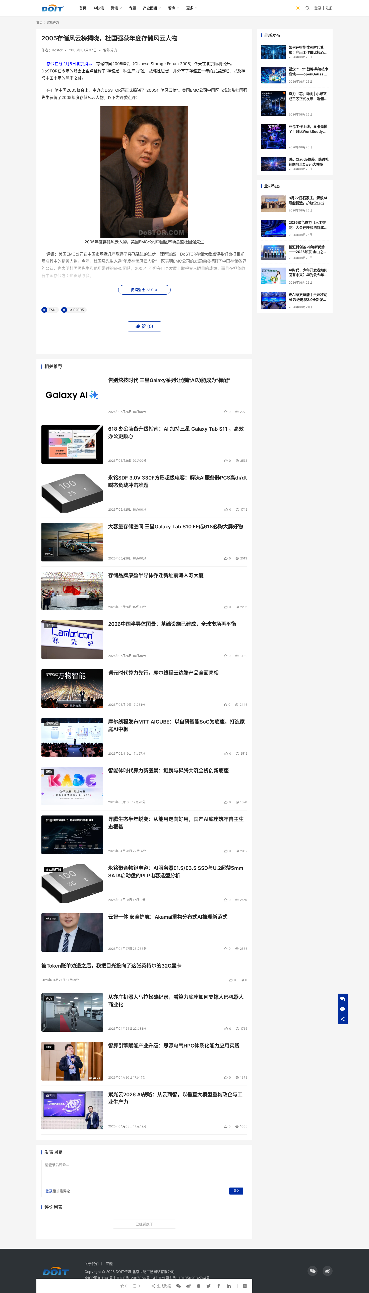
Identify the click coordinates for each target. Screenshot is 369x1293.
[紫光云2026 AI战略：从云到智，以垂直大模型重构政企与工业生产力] (72, 1110)
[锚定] (273, 75)
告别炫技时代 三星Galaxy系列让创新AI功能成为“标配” (169, 380)
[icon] (313, 1271)
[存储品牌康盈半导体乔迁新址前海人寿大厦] (72, 591)
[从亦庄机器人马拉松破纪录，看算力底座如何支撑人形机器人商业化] (72, 1012)
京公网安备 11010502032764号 (184, 1278)
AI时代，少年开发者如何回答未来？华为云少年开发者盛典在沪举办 (308, 275)
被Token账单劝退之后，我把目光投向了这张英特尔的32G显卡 (111, 966)
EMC (52, 310)
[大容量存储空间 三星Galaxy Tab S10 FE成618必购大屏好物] (72, 542)
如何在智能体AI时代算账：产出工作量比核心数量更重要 (308, 52)
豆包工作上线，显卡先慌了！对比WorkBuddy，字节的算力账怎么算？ (308, 131)
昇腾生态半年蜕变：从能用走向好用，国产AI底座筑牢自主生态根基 (176, 823)
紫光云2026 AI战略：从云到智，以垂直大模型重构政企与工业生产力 (175, 1098)
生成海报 (163, 1286)
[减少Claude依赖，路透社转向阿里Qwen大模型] (273, 164)
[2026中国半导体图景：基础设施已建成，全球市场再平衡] (72, 639)
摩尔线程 (52, 674)
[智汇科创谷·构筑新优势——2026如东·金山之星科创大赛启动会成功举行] (273, 252)
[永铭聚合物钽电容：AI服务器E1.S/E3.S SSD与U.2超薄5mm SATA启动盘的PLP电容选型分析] (72, 883)
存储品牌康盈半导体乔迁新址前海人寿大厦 (156, 575)
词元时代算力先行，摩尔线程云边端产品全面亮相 (163, 673)
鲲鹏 (49, 772)
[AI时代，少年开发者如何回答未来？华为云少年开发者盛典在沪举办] (273, 276)
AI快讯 (98, 8)
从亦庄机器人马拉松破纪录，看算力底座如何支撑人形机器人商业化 (176, 1000)
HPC (49, 1047)
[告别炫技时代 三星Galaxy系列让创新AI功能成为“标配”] (72, 396)
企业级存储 (53, 869)
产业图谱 (150, 8)
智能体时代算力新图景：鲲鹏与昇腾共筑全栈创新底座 (168, 771)
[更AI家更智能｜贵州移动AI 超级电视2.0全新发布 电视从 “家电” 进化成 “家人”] (273, 300)
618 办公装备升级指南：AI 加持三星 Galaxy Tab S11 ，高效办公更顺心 (176, 432)
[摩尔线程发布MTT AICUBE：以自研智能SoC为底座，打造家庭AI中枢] (72, 737)
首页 (82, 8)
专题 (132, 8)
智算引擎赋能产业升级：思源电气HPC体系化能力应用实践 (173, 1046)
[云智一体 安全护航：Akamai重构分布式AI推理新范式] (72, 932)
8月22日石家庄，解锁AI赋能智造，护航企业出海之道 (308, 203)
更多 (189, 8)
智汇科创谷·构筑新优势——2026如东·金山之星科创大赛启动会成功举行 (308, 252)
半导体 (50, 625)
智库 (171, 8)
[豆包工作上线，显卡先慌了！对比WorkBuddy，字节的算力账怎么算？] (273, 136)
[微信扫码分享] (178, 1285)
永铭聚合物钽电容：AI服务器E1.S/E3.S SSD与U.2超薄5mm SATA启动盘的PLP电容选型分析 (175, 871)
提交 (236, 1191)
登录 (317, 8)
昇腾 (49, 820)
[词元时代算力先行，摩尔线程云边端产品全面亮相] (72, 688)
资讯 (114, 8)
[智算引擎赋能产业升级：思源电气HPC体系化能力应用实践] (72, 1061)
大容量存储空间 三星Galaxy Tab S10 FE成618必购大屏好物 (175, 527)
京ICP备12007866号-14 (135, 1278)
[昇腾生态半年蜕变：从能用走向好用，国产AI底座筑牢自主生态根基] (72, 834)
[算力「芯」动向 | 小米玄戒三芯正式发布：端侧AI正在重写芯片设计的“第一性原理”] (273, 103)
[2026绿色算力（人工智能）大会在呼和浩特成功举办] (273, 228)
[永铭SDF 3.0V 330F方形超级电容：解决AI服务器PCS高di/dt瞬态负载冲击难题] (72, 493)
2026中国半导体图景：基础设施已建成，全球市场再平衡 (172, 624)
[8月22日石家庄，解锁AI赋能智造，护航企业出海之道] (273, 203)
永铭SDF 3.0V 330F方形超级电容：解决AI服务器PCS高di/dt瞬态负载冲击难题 (177, 481)
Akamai (51, 918)
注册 (329, 8)
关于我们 (92, 1263)
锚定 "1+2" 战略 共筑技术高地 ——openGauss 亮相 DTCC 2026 (308, 74)
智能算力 (110, 50)
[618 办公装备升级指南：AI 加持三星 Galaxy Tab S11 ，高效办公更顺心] (72, 444)
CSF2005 (76, 310)
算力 (49, 998)
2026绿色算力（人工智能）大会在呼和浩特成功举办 (308, 227)
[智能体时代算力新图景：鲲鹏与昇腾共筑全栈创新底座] (72, 786)
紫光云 (50, 1096)
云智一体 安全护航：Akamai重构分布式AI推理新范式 (167, 917)
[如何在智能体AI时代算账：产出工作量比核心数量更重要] (273, 52)
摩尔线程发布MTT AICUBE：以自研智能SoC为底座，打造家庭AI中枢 (176, 725)
